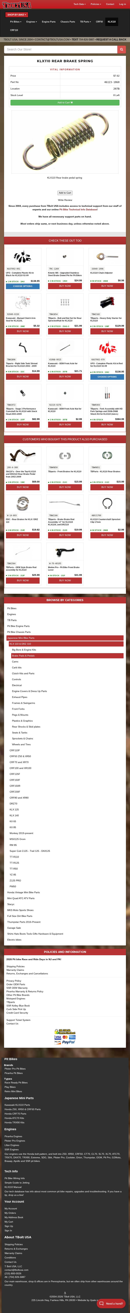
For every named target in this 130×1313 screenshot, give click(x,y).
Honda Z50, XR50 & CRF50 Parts (23, 1109)
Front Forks (18, 709)
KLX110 (112, 22)
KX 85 (13, 827)
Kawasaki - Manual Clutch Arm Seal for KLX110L (21, 319)
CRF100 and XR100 (20, 768)
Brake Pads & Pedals (23, 655)
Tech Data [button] (79, 4)
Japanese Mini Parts (19, 1098)
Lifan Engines (12, 1145)
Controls (16, 679)
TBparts (10, 1002)
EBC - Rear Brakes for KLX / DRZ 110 (22, 520)
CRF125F (15, 774)
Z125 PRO (15, 880)
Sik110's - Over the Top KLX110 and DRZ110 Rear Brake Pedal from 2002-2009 (21, 474)
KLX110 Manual (13, 1187)
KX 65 (13, 821)
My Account (11, 1208)
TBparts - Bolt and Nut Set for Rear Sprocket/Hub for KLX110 (65, 319)
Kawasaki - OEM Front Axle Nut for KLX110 (64, 410)
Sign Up (9, 1226)
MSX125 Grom (18, 839)
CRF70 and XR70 (19, 762)
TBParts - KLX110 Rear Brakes (105, 472)
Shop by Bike (16, 14)
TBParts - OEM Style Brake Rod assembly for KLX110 (21, 568)
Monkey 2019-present (21, 833)
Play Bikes (10, 1087)
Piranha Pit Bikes (14, 1073)
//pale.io (94, 1300)
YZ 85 (13, 874)
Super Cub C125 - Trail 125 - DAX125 (30, 851)
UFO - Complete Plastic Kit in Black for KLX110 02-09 (20, 274)
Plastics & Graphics (22, 720)
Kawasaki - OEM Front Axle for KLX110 (63, 364)
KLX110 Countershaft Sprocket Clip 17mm (105, 520)
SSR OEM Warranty (17, 988)
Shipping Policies (15, 966)
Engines (11, 614)
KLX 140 (14, 815)
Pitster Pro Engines (15, 1140)
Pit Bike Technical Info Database (78, 209)
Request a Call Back (111, 39)
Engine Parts (49, 22)
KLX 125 (14, 809)
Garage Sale (14, 928)
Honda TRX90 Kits (14, 1122)
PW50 (13, 886)
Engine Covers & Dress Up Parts (29, 691)
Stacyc (10, 904)
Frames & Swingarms (23, 703)
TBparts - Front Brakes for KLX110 (64, 472)
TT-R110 (14, 856)
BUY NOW (65, 286)
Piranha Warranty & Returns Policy (24, 991)
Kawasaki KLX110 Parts (17, 1105)
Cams (15, 661)
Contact (110, 4)
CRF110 (14, 30)
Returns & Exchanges (16, 1248)
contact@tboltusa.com (52, 39)
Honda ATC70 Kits (14, 1118)
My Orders (10, 1213)
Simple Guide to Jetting (17, 1182)
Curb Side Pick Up (16, 1009)
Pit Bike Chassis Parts (19, 632)
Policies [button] (95, 4)
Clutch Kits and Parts (23, 673)
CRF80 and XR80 (19, 797)
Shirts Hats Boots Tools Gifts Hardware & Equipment (35, 933)
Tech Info (11, 1171)
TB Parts (12, 620)
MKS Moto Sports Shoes (20, 910)
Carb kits (16, 667)
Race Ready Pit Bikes (16, 1082)
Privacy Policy (13, 980)
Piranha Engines (13, 1136)
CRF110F (15, 750)
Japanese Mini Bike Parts (20, 638)
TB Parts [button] (85, 22)
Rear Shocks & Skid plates (26, 726)
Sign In (8, 1230)
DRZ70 (13, 803)
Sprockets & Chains (22, 738)
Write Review (65, 200)
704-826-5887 (86, 39)
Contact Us (12, 1023)
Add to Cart (64, 102)
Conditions (10, 1257)
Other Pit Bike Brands (17, 995)
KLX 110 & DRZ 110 (20, 643)
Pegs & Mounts (20, 714)
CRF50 (99, 22)
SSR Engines (12, 1149)
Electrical (17, 685)
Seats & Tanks (19, 732)
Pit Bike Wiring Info (15, 1178)
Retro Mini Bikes (13, 1091)
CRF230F (15, 791)
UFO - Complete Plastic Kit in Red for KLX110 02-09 (106, 364)
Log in (122, 4)
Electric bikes (14, 939)
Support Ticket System (18, 1020)
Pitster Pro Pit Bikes (15, 1068)
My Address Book (14, 1217)
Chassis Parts (68, 22)
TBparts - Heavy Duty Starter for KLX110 (106, 319)
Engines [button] (31, 22)
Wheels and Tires (21, 744)
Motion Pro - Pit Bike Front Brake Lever (64, 568)
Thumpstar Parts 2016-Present (23, 922)
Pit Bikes (11, 608)
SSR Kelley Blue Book (18, 1005)
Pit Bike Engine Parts (18, 626)
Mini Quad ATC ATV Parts (21, 898)
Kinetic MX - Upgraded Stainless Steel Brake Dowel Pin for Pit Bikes (65, 274)
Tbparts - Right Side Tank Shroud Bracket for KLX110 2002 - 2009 (21, 364)
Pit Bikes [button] (15, 22)
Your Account (14, 1201)
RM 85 (13, 845)
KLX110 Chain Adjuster (101, 273)
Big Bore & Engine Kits (24, 649)
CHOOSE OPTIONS (22, 286)
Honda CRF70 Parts (15, 1113)
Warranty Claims (15, 970)
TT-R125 (14, 862)
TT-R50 (14, 868)
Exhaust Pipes (19, 697)
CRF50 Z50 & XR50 (20, 756)
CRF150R (15, 785)
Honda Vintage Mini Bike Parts (23, 892)
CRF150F (15, 780)
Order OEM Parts (15, 984)
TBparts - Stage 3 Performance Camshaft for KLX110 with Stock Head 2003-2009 (21, 411)
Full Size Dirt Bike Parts (19, 916)
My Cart (9, 1221)
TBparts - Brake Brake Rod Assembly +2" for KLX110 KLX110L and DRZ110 (61, 522)
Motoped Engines (15, 998)
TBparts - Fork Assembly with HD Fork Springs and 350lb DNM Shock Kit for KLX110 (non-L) (106, 411)
